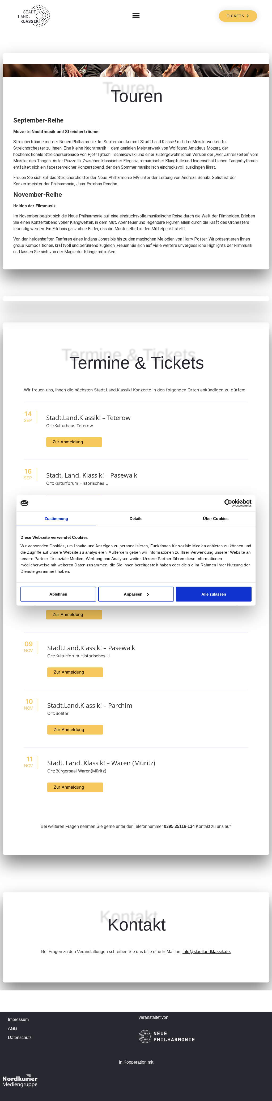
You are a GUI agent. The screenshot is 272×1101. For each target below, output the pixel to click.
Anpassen (133, 594)
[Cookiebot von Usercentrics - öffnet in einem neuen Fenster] (228, 503)
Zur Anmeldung (68, 441)
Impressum (18, 1019)
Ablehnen (58, 594)
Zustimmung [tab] (56, 518)
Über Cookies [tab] (215, 518)
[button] (136, 16)
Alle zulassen (213, 594)
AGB (12, 1028)
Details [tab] (136, 518)
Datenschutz (20, 1037)
